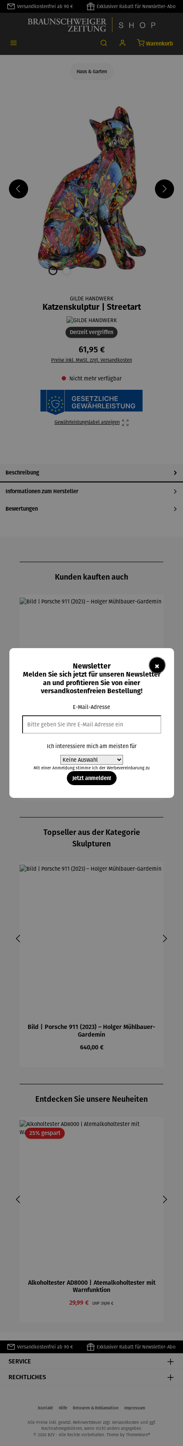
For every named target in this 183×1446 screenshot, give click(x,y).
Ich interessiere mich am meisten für (92, 746)
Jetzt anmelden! (91, 778)
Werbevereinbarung (125, 768)
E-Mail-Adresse (91, 707)
